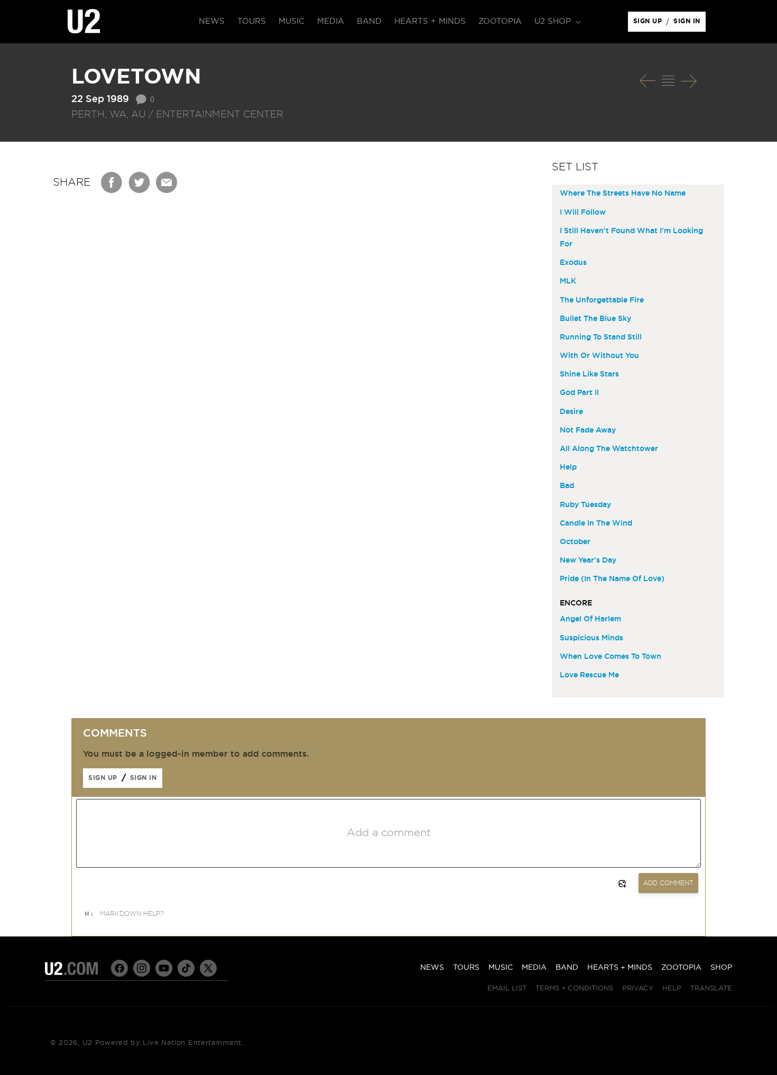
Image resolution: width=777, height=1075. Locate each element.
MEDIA (534, 967)
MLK (568, 281)
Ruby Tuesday (585, 505)
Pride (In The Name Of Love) (612, 579)
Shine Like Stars (589, 374)
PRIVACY (637, 988)
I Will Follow (583, 212)
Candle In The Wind (596, 523)
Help (568, 467)
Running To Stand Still (601, 337)
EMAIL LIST (506, 988)
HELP (671, 988)
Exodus (573, 263)
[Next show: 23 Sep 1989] (689, 81)
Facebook (112, 182)
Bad (567, 486)
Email (167, 182)
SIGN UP (649, 24)
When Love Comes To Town (610, 656)
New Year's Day (588, 560)
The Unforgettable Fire (602, 300)
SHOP (721, 967)
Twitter (139, 182)
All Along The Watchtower (609, 449)
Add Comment (668, 883)
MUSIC (500, 967)
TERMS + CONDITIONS (574, 988)
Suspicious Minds (591, 638)
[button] (556, 21)
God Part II (579, 393)
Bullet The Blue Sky (595, 319)
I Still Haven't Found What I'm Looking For (631, 237)
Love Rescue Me (589, 675)
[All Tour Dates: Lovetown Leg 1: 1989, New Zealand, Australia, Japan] (668, 81)
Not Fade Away (588, 430)
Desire (571, 412)
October (575, 542)
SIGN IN (689, 24)
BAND (567, 967)
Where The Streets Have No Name (623, 193)
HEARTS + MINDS (619, 967)
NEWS (432, 967)
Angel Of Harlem (590, 619)
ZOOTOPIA (681, 967)
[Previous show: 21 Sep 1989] (647, 81)
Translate (711, 988)
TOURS (466, 967)
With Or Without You (599, 356)
